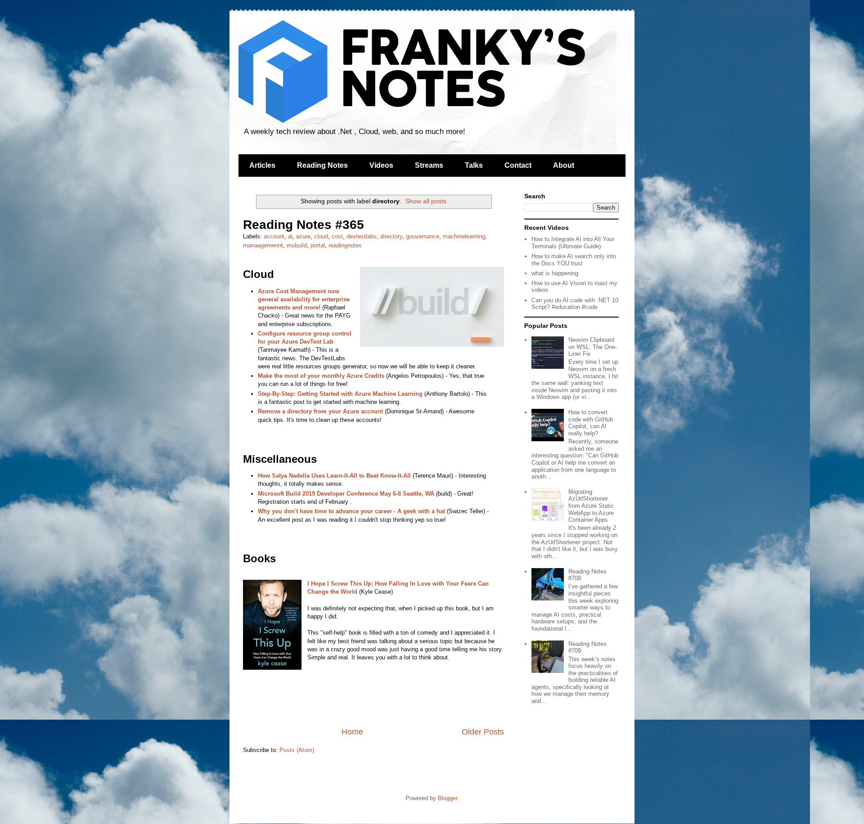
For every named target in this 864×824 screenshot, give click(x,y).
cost (337, 236)
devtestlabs (361, 236)
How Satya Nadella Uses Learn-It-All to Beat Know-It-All (334, 475)
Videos (381, 165)
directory (391, 236)
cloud (321, 236)
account (274, 236)
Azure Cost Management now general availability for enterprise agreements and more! (304, 299)
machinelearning (464, 236)
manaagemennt (263, 245)
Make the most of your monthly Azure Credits (321, 375)
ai (290, 236)
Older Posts (483, 731)
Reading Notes (322, 165)
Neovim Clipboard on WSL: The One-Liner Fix (592, 346)
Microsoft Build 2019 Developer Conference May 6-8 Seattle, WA (346, 493)
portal (317, 245)
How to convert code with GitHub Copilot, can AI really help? (590, 423)
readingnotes (345, 245)
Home (352, 731)
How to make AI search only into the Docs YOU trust (573, 260)
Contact (517, 165)
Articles (262, 165)
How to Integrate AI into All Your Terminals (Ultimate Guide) (572, 243)
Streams (429, 165)
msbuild (297, 245)
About (563, 165)
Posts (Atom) (296, 750)
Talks (474, 165)
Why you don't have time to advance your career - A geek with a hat (351, 511)
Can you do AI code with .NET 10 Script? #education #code (574, 304)
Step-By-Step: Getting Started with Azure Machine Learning (340, 393)
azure (303, 236)
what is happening (554, 273)
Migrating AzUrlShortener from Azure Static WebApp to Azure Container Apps (591, 505)
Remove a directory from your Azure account (320, 411)
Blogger (447, 798)
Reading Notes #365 (303, 225)
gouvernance (422, 236)
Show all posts (425, 201)
